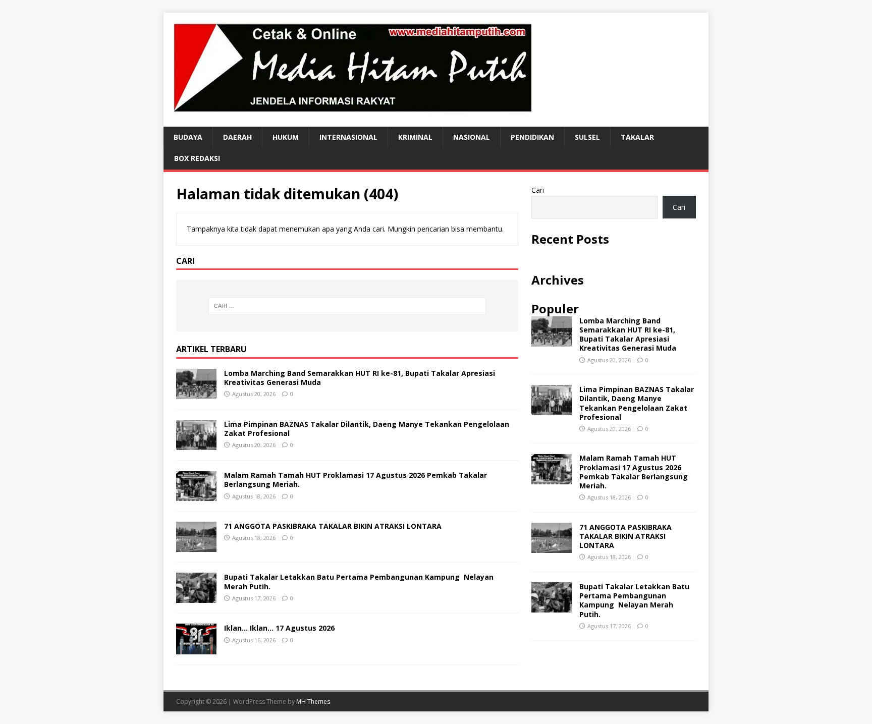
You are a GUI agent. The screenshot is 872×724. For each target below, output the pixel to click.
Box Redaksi (197, 158)
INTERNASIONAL (348, 137)
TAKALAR (637, 137)
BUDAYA (188, 137)
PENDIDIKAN (532, 137)
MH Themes (313, 701)
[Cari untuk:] (347, 305)
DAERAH (237, 137)
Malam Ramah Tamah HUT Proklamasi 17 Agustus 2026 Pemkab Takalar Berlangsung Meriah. (355, 479)
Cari (537, 190)
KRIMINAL (415, 137)
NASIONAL (471, 137)
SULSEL (587, 137)
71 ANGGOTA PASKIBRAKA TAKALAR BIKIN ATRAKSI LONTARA (333, 526)
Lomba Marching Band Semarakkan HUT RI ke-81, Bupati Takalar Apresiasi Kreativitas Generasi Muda (359, 377)
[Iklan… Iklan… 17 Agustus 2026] (196, 648)
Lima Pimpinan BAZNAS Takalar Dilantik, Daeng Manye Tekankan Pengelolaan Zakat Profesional (366, 428)
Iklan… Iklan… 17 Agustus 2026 (279, 628)
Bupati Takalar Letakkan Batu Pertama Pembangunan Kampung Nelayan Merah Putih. (359, 581)
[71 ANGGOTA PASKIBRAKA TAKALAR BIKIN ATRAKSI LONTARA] (196, 546)
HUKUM (285, 137)
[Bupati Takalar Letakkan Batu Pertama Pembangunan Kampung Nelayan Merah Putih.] (196, 597)
